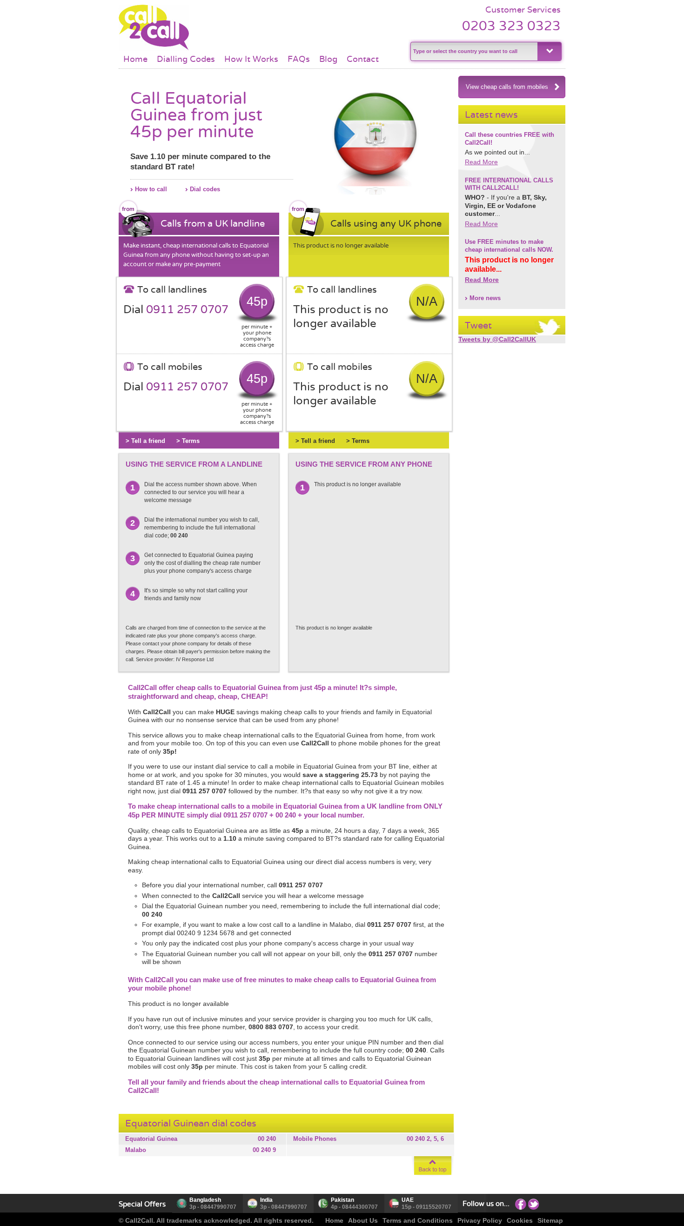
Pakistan (342, 1200)
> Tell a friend (145, 440)
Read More (481, 162)
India (266, 1200)
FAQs (299, 59)
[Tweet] (533, 1203)
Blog (328, 59)
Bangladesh (205, 1200)
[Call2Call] (154, 49)
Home (135, 59)
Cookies (520, 1220)
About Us (363, 1220)
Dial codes (205, 189)
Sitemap (550, 1220)
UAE (408, 1200)
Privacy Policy (479, 1220)
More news (485, 298)
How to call (151, 189)
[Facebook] (520, 1203)
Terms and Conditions (417, 1220)
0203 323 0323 (511, 25)
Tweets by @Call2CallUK (497, 339)
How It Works (251, 59)
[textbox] (473, 51)
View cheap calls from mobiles (507, 86)
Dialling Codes (186, 59)
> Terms (188, 440)
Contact (363, 59)
